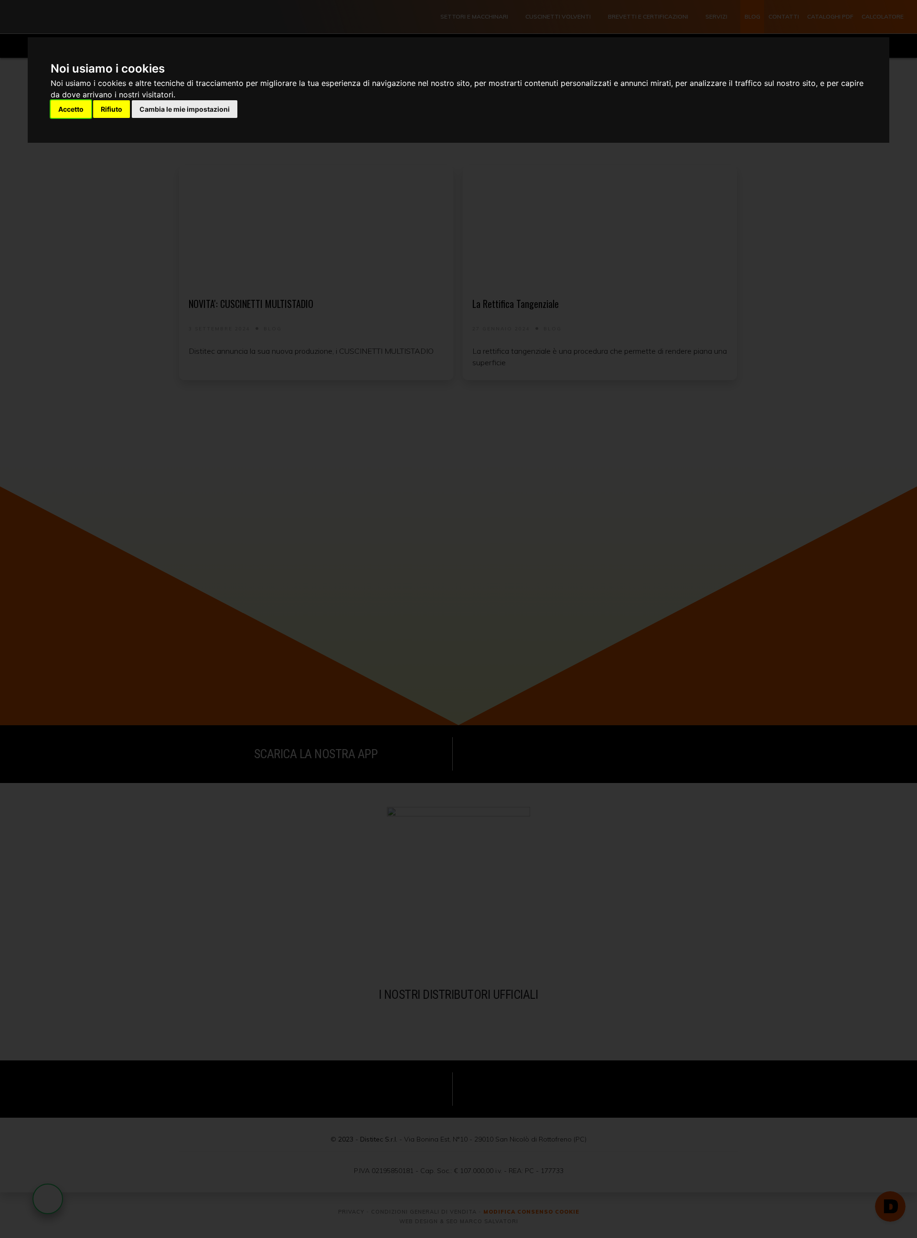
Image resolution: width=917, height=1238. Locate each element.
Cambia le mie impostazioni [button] (184, 109)
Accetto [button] (71, 109)
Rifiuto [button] (111, 109)
